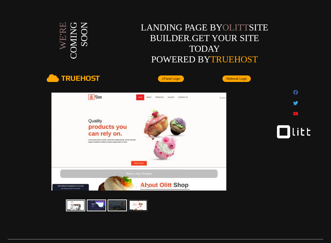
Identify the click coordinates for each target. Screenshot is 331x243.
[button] (130, 186)
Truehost (234, 59)
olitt (235, 27)
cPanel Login (171, 79)
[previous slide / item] (54, 142)
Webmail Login (236, 79)
